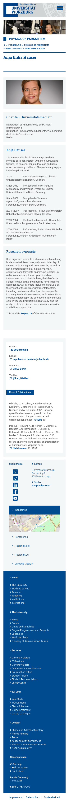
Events (15, 623)
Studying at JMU (21, 588)
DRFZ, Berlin (19, 368)
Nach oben (17, 771)
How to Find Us (20, 733)
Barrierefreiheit (52, 797)
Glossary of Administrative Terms (30, 641)
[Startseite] (4, 45)
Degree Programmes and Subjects (30, 630)
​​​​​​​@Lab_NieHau (20, 378)
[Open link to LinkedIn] (13, 485)
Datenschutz (33, 797)
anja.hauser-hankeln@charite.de (31, 359)
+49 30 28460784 (18, 349)
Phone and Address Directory (27, 730)
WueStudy (17, 699)
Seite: (13, 786)
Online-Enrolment (21, 709)
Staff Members (20, 637)
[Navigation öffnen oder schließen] (60, 8)
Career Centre (19, 682)
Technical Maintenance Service (29, 744)
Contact (16, 722)
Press (15, 737)
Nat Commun (20, 448)
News (15, 619)
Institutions (18, 599)
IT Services (18, 661)
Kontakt (38, 464)
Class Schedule (20, 706)
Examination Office (22, 672)
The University (19, 585)
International (18, 602)
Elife (39, 419)
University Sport (20, 664)
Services (16, 650)
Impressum (15, 797)
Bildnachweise (20, 767)
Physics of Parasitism (27, 39)
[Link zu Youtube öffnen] (13, 498)
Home (15, 577)
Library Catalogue (21, 713)
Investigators (14, 48)
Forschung (14, 45)
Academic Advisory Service (26, 668)
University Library (21, 657)
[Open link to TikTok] (13, 478)
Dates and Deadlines (23, 626)
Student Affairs (20, 675)
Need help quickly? (22, 747)
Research (17, 592)
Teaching (17, 595)
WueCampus (19, 702)
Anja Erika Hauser (35, 48)
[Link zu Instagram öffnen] (13, 471)
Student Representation (24, 679)
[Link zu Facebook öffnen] (13, 491)
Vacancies (17, 633)
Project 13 (26, 313)
